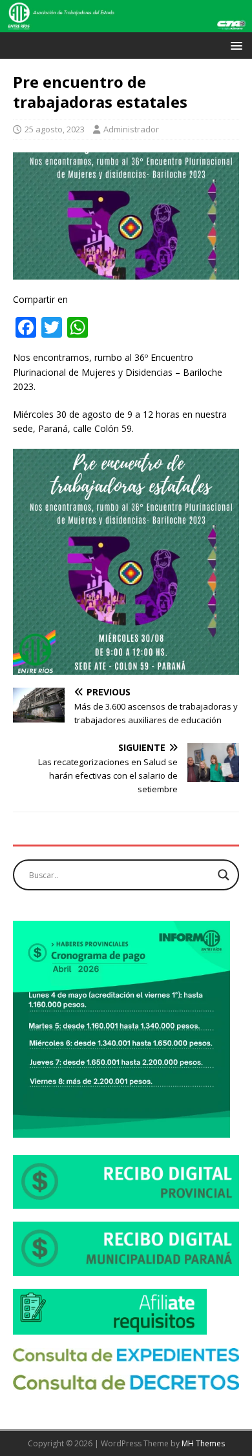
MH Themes (203, 1443)
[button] (234, 45)
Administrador (131, 129)
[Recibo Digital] (126, 1201)
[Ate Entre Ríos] (126, 25)
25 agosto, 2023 (55, 129)
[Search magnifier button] (224, 875)
